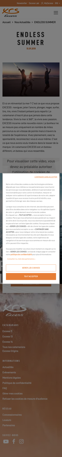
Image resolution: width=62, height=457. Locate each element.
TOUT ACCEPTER (31, 276)
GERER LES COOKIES (31, 268)
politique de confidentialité (21, 254)
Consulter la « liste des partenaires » (21, 259)
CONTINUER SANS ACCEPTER (46, 177)
